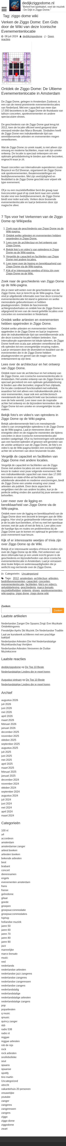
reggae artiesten (10, 1041)
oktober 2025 (8, 739)
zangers (5, 1112)
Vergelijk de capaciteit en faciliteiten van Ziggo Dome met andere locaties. (32, 258)
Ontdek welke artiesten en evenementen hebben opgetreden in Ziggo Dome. (33, 237)
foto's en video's (47, 584)
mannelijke (7, 949)
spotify (5, 1073)
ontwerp (26, 590)
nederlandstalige (10, 993)
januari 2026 (8, 728)
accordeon (7, 838)
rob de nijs (7, 1045)
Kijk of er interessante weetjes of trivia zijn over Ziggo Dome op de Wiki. (32, 272)
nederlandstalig (10, 989)
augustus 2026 (9, 700)
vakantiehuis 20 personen (16, 1088)
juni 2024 (6, 803)
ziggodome (7, 1124)
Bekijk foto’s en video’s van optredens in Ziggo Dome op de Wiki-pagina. (32, 251)
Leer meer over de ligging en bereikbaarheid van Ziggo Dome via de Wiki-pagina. (33, 265)
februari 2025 (8, 771)
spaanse (6, 1069)
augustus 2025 (9, 747)
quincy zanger (9, 1021)
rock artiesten (8, 1053)
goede (4, 902)
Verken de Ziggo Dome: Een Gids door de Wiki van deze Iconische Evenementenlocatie (29, 27)
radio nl (5, 1033)
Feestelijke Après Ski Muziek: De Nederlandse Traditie (32, 630)
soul (3, 1061)
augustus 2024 (9, 795)
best (3, 862)
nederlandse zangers (13, 985)
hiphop (5, 917)
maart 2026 (7, 720)
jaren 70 (6, 933)
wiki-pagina (7, 593)
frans (4, 886)
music (4, 957)
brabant (5, 866)
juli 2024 (6, 799)
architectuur (40, 578)
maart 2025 (7, 767)
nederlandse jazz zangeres (16, 973)
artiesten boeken (10, 854)
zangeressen (8, 1108)
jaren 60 (6, 929)
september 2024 (10, 791)
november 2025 (10, 735)
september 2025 (10, 743)
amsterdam (26, 578)
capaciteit (31, 581)
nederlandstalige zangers (15, 1001)
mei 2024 (6, 807)
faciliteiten (31, 584)
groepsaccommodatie (13, 910)
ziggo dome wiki (39, 593)
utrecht (5, 1085)
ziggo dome (22, 593)
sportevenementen (51, 590)
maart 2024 (7, 815)
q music (5, 1013)
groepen (6, 906)
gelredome (7, 894)
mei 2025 (6, 759)
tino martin (7, 1077)
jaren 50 (6, 925)
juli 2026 (6, 704)
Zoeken (5, 606)
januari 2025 (8, 775)
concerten (44, 581)
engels (5, 878)
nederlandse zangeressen (16, 981)
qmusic (5, 1017)
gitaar (4, 898)
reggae (5, 1037)
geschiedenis (28, 587)
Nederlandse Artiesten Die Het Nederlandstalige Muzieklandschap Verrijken (28, 643)
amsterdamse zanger (13, 846)
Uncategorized (30, 573)
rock (3, 1049)
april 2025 (7, 763)
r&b (3, 1025)
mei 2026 (6, 712)
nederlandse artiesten (13, 969)
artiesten (53, 578)
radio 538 (6, 1029)
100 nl (4, 830)
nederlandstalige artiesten (16, 997)
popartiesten (8, 1009)
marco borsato (45, 587)
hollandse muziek (11, 921)
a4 (2, 834)
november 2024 (10, 783)
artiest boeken (9, 850)
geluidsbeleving (10, 587)
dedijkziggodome (32, 36)
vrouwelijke (7, 1092)
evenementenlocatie (12, 584)
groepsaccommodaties (14, 913)
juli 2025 (6, 751)
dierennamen (8, 874)
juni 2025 (6, 755)
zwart (4, 1128)
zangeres (6, 1104)
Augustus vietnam (11, 679)
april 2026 (7, 716)
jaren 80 (6, 937)
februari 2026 (8, 724)
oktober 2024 (8, 787)
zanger (5, 1100)
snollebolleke (8, 1057)
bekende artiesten (11, 858)
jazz (3, 945)
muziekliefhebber (11, 590)
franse (4, 890)
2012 (16, 578)
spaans (5, 1065)
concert (5, 870)
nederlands (7, 965)
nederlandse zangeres (14, 977)
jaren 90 (6, 941)
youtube (5, 1096)
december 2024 (10, 779)
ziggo (4, 1116)
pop (3, 1005)
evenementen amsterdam (15, 882)
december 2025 (10, 732)
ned (3, 961)
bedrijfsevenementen (13, 581)
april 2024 (7, 811)
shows (36, 590)
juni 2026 (6, 708)
